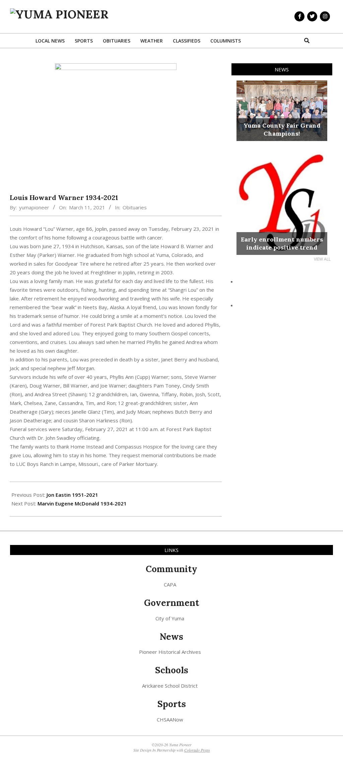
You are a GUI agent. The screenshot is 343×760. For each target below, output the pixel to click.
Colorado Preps (197, 750)
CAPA (170, 584)
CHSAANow (170, 719)
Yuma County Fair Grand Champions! (282, 129)
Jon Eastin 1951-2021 (72, 494)
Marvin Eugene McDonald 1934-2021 (82, 503)
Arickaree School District (170, 685)
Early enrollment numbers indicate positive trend (282, 243)
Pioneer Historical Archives (170, 651)
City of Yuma (169, 618)
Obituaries (135, 207)
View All (322, 259)
